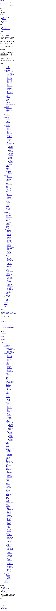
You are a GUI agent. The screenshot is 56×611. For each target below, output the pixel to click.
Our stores (3, 606)
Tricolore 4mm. (9, 542)
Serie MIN (7, 255)
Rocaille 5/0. (7, 166)
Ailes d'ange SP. (8, 102)
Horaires (3, 22)
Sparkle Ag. (7, 228)
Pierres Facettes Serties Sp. (9, 382)
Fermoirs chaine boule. (10, 476)
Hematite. (7, 100)
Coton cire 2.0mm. (10, 284)
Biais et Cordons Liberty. (7, 571)
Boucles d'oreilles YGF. (10, 236)
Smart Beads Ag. (8, 506)
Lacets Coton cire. (8, 282)
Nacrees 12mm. (9, 419)
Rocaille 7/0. (7, 444)
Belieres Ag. (7, 221)
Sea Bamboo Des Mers (9, 110)
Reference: (2, 44)
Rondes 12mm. (9, 131)
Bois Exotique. (8, 116)
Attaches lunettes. (8, 458)
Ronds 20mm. (11, 440)
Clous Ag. (7, 216)
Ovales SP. (8, 375)
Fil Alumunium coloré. (9, 285)
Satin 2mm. (8, 269)
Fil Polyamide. (8, 273)
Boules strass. (7, 301)
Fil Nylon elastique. (8, 266)
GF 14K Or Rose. (8, 243)
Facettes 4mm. (8, 119)
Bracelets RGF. (9, 251)
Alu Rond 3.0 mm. (10, 567)
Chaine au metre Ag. (8, 215)
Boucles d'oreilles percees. (9, 462)
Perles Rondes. (8, 126)
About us (3, 20)
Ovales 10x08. (11, 426)
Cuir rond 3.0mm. (9, 278)
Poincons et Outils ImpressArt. (8, 65)
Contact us (3, 587)
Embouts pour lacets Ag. (9, 217)
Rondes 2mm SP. (9, 77)
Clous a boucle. (9, 189)
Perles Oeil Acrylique (7, 66)
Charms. (5, 306)
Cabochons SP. (8, 96)
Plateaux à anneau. (8, 487)
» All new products (3, 321)
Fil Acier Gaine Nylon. (9, 274)
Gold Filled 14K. (6, 229)
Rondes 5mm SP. (9, 357)
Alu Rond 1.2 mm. (10, 287)
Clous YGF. (9, 513)
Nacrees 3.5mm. (9, 137)
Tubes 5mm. (7, 169)
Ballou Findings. (8, 213)
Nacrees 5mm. (9, 138)
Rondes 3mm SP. (9, 78)
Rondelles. (7, 206)
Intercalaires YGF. (9, 237)
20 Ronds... (3, 325)
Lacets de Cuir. (8, 275)
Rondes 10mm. (9, 408)
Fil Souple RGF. (9, 248)
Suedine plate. (9, 281)
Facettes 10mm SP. (10, 91)
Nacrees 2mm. (9, 134)
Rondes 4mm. (9, 127)
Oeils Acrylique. (8, 68)
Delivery (3, 18)
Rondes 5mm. (9, 128)
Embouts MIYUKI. (8, 174)
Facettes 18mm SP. (10, 94)
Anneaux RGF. (9, 244)
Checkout (3, 16)
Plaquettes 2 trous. (8, 204)
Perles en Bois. (6, 114)
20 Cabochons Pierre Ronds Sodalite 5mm (8, 327)
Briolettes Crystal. (8, 305)
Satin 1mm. (8, 546)
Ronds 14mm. (11, 160)
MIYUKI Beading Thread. (9, 172)
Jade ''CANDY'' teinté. (9, 98)
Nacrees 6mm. (9, 139)
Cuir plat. (8, 557)
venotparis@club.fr (6, 603)
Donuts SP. (7, 99)
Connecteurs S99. (9, 535)
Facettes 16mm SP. (10, 371)
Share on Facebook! (5, 36)
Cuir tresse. (8, 280)
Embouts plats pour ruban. (9, 469)
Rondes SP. (7, 76)
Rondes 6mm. (9, 129)
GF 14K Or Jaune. (8, 230)
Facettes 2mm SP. (9, 87)
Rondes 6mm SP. (9, 80)
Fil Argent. (7, 214)
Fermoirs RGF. (9, 245)
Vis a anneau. (7, 207)
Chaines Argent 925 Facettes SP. (10, 104)
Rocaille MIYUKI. (6, 448)
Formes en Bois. (8, 115)
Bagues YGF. (9, 241)
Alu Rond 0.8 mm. (10, 286)
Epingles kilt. (7, 193)
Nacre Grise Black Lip (9, 108)
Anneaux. (7, 176)
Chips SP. (7, 379)
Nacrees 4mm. (9, 415)
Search (1, 5)
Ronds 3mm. (11, 155)
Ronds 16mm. (11, 161)
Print (2, 39)
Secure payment (4, 21)
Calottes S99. (9, 257)
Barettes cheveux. (8, 182)
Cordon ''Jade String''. (9, 270)
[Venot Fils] (2, 0)
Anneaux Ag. (7, 223)
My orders (3, 607)
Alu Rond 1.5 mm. (10, 288)
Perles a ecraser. (8, 202)
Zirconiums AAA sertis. (7, 70)
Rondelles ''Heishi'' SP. (9, 105)
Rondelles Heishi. (6, 346)
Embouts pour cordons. (9, 192)
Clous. (6, 466)
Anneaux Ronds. (9, 455)
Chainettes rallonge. (8, 188)
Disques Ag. (7, 227)
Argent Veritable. (6, 212)
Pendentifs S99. (9, 259)
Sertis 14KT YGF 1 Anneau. (11, 349)
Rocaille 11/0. (7, 168)
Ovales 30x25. (11, 153)
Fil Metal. (7, 293)
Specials (3, 605)
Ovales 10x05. (11, 148)
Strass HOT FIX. (8, 299)
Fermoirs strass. (9, 477)
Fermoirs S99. (9, 258)
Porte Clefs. (7, 205)
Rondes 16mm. (9, 133)
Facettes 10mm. (8, 122)
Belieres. (7, 183)
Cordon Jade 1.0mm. (10, 549)
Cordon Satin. (7, 545)
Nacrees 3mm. (9, 136)
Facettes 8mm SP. (9, 368)
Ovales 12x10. (11, 149)
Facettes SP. (7, 364)
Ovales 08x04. (11, 146)
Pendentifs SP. (8, 103)
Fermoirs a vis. (9, 197)
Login (4, 3)
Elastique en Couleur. (9, 267)
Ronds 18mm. (11, 162)
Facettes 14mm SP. (10, 93)
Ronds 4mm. (11, 433)
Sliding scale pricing (5, 50)
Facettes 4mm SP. (9, 89)
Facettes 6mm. (8, 120)
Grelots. (7, 200)
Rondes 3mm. (9, 404)
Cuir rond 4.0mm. (9, 556)
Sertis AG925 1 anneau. (10, 74)
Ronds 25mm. (11, 164)
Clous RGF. (9, 524)
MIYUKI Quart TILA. (9, 451)
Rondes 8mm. (9, 130)
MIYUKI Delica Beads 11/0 (9, 171)
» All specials (2, 336)
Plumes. (7, 111)
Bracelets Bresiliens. (6, 303)
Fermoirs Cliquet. (9, 198)
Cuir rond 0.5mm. (9, 553)
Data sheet (3, 56)
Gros (2, 342)
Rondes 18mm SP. (9, 85)
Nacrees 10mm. (9, 418)
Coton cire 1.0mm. (10, 283)
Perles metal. (7, 480)
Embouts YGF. (9, 238)
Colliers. (7, 191)
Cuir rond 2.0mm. (9, 277)
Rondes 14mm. (9, 132)
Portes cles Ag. (8, 219)
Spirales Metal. (8, 209)
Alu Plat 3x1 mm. (9, 290)
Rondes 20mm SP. (9, 86)
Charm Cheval (4, 333)
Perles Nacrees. (8, 411)
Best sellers (3, 586)
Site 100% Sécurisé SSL (5, 17)
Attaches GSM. (8, 180)
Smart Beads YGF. (10, 509)
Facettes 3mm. (8, 118)
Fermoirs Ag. (7, 495)
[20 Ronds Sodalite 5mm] (5, 35)
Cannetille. (7, 187)
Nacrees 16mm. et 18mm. (10, 143)
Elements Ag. (7, 491)
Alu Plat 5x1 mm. (9, 291)
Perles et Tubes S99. (10, 260)
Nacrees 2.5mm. (9, 135)
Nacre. (6, 378)
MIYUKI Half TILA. (9, 173)
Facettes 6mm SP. (9, 90)
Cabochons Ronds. (10, 154)
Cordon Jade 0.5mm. (10, 271)
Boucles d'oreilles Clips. (9, 184)
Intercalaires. (7, 201)
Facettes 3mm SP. (9, 88)
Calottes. (7, 186)
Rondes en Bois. (8, 393)
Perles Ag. (7, 218)
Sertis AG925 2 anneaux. (10, 75)
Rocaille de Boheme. (7, 165)
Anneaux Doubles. (10, 178)
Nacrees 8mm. (9, 140)
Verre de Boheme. (6, 125)
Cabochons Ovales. (10, 422)
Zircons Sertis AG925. (9, 73)
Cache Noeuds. (8, 185)
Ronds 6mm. (11, 157)
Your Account (7, 3)
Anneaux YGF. (9, 233)
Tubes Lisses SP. (8, 106)
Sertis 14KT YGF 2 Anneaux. (11, 350)
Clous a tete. (9, 190)
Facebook (3, 339)
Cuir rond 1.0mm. (9, 276)
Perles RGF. (9, 246)
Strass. (5, 298)
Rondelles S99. (9, 538)
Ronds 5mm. (11, 156)
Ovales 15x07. (11, 151)
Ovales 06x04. (11, 145)
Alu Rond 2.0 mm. (10, 289)
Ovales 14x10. (11, 150)
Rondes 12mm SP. (9, 360)
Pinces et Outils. (6, 302)
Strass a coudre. (8, 300)
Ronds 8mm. (11, 158)
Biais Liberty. (7, 294)
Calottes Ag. (7, 220)
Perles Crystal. (6, 582)
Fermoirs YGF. (9, 234)
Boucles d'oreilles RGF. (10, 247)
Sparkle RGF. (9, 252)
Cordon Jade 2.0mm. (10, 272)
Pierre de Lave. (8, 386)
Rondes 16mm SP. (9, 84)
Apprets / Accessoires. (7, 175)
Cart (1, 16)
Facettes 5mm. (8, 397)
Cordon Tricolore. (8, 262)
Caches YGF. (9, 517)
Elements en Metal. (6, 254)
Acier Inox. (5, 69)
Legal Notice (4, 19)
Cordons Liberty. (8, 295)
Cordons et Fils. (6, 261)
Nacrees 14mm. (9, 142)
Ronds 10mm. (11, 159)
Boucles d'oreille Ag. (8, 222)
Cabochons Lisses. (8, 144)
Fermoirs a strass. (8, 578)
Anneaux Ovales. (9, 177)
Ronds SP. (8, 97)
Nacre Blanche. (8, 109)
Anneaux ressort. (9, 195)
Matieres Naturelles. (6, 107)
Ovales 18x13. (11, 429)
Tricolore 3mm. (9, 264)
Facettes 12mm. (8, 400)
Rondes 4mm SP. (9, 79)
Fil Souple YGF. (9, 516)
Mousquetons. (9, 473)
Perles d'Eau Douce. (8, 389)
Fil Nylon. (7, 265)
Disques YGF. (9, 520)
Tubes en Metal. (8, 484)
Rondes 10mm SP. (9, 82)
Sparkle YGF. (9, 231)
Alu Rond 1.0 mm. (10, 564)
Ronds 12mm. (11, 437)
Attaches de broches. (8, 179)
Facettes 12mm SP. (10, 92)
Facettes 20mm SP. (10, 95)
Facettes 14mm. (8, 123)
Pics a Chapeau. (8, 203)
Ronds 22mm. (11, 163)
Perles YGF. (9, 235)
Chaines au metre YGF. (10, 232)
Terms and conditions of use (6, 29)
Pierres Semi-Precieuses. (7, 353)
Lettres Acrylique (8, 67)
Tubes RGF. (9, 527)
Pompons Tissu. (8, 575)
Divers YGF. (9, 240)
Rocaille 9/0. (7, 167)
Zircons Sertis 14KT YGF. (9, 71)
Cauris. (7, 113)
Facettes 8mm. (8, 121)
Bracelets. (7, 488)
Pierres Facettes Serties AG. (9, 225)
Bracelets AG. (7, 224)
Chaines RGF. (9, 253)
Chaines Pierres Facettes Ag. (9, 502)
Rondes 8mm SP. (9, 81)
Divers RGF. (9, 531)
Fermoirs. (7, 194)
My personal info (4, 608)
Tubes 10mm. (7, 447)
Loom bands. (5, 304)
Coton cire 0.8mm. (10, 560)
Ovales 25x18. (11, 152)
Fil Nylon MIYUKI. (8, 292)
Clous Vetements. (8, 208)
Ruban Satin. (7, 297)
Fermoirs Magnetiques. (10, 196)
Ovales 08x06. (11, 147)
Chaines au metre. (6, 211)
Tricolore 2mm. (9, 263)
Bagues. (7, 459)
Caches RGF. (9, 249)
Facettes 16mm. (8, 124)
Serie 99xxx (7, 256)
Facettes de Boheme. (7, 117)
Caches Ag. (7, 226)
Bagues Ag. (7, 498)
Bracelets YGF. (9, 242)
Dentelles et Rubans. (7, 296)
